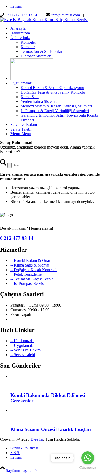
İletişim (16, 6)
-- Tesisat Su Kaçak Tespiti (32, 279)
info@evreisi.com (65, 15)
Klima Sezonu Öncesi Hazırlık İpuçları (50, 429)
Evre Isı (37, 439)
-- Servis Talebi (22, 354)
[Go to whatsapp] (87, 457)
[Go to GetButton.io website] (87, 467)
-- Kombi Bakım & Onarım (32, 260)
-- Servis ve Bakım (25, 350)
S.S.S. (15, 452)
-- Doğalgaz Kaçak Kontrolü (33, 270)
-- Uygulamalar (22, 345)
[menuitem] (55, 6)
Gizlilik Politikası (24, 448)
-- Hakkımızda (22, 341)
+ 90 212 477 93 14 (21, 15)
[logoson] (44, 19)
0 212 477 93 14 (16, 238)
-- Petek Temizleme (26, 274)
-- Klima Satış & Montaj (29, 265)
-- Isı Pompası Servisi (27, 283)
